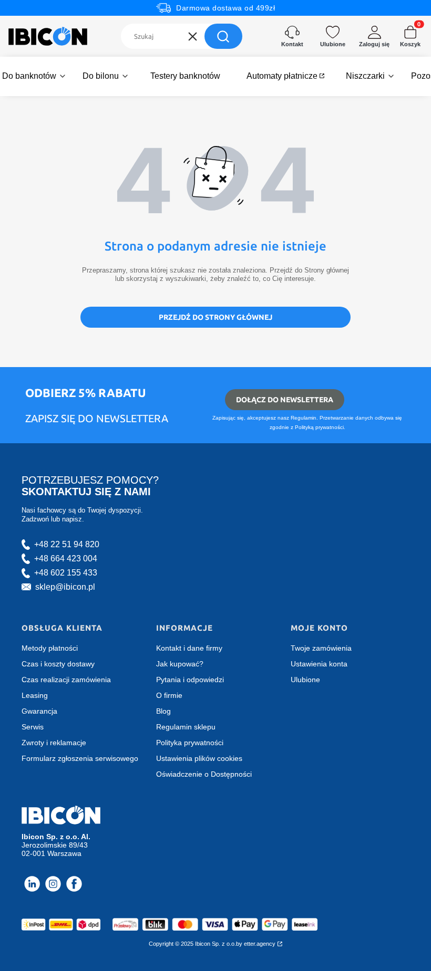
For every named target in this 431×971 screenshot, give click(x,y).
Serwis (33, 727)
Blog (163, 711)
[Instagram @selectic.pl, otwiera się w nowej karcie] (53, 883)
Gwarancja (39, 711)
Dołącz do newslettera (284, 399)
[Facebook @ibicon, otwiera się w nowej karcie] (74, 883)
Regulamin (303, 418)
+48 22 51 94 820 (66, 544)
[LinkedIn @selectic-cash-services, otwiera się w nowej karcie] (32, 883)
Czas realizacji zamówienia (66, 679)
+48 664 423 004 (65, 558)
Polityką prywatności (319, 427)
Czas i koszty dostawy (58, 664)
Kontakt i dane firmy (189, 648)
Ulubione (305, 679)
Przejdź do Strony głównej (215, 317)
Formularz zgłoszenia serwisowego (80, 758)
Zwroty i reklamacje (54, 742)
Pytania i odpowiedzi (190, 679)
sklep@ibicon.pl (65, 586)
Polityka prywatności (189, 742)
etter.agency (259, 944)
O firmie (169, 695)
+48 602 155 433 (65, 572)
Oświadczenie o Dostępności (204, 774)
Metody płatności (50, 648)
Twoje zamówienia (321, 648)
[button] (223, 36)
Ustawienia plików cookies (199, 758)
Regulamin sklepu (186, 727)
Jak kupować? (179, 664)
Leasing (35, 695)
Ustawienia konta (319, 664)
